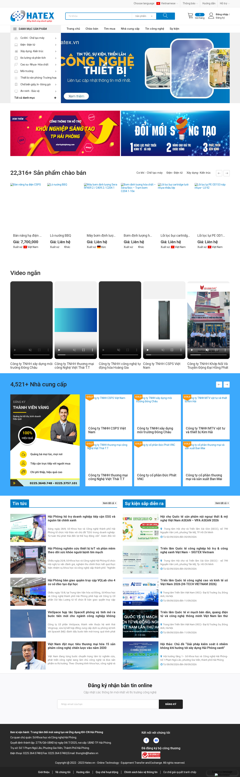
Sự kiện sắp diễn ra (144, 503)
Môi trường (26, 71)
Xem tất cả (109, 503)
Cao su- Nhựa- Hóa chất (34, 64)
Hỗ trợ (223, 3)
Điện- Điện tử (27, 44)
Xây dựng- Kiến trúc (31, 51)
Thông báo (189, 3)
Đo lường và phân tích (33, 57)
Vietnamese (168, 3)
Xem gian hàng (109, 429)
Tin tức (19, 503)
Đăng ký (170, 704)
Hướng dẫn (208, 3)
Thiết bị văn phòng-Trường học (38, 77)
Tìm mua (109, 28)
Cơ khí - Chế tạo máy (32, 37)
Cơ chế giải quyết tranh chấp (179, 772)
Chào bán (92, 28)
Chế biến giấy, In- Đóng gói (35, 84)
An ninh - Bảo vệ (29, 90)
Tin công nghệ (154, 28)
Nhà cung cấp (130, 28)
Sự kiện (174, 28)
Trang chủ (73, 28)
